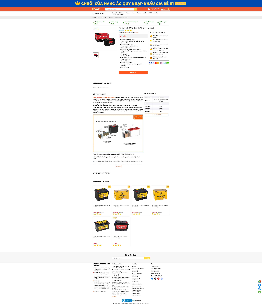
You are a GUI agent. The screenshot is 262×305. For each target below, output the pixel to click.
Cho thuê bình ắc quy (155, 273)
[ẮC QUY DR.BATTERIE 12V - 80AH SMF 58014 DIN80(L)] (121, 195)
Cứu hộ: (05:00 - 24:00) (101, 283)
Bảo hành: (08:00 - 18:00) (102, 287)
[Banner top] (131, 3)
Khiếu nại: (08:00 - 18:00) (101, 288)
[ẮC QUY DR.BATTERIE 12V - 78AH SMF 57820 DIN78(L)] (141, 195)
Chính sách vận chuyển (136, 290)
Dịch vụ (127, 12)
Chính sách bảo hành (136, 291)
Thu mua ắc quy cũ (155, 269)
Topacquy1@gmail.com (101, 291)
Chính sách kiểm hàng (136, 295)
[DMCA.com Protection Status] (136, 300)
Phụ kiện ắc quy (135, 279)
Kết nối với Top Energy (118, 14)
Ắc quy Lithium (135, 276)
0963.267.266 (154, 10)
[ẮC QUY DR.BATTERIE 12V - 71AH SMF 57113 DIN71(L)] (160, 195)
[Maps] (259, 281)
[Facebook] (259, 285)
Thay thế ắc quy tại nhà (156, 268)
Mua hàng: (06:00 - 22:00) (102, 282)
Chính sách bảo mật (136, 293)
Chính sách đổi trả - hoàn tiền (138, 288)
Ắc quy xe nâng (135, 271)
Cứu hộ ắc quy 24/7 (155, 266)
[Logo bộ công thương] (126, 300)
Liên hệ (144, 12)
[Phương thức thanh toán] (159, 63)
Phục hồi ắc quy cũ (155, 271)
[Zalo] (259, 288)
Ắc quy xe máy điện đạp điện (138, 268)
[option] (96, 55)
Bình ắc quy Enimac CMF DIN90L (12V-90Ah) (104, 97)
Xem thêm (118, 166)
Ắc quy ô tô (134, 266)
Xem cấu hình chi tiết (156, 114)
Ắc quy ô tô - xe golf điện (137, 273)
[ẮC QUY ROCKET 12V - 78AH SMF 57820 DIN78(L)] (121, 226)
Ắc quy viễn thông (135, 274)
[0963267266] (259, 292)
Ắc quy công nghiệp (136, 278)
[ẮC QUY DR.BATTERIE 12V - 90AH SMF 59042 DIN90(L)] (102, 195)
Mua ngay (133, 72)
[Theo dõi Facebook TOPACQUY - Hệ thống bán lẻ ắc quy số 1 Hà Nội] (152, 278)
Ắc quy (133, 12)
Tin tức (139, 12)
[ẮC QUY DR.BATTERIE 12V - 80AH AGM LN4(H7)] (102, 226)
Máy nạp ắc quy (135, 281)
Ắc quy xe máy (135, 269)
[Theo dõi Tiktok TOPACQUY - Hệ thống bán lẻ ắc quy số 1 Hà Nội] (155, 278)
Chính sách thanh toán (136, 286)
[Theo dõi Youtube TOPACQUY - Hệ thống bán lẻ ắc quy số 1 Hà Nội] (158, 278)
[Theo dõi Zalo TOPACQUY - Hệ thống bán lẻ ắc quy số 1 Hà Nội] (162, 278)
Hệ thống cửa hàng (153, 12)
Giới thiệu (121, 12)
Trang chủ (114, 12)
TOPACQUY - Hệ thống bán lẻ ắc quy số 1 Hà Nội (133, 303)
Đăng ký (147, 258)
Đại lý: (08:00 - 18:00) (101, 285)
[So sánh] (121, 30)
